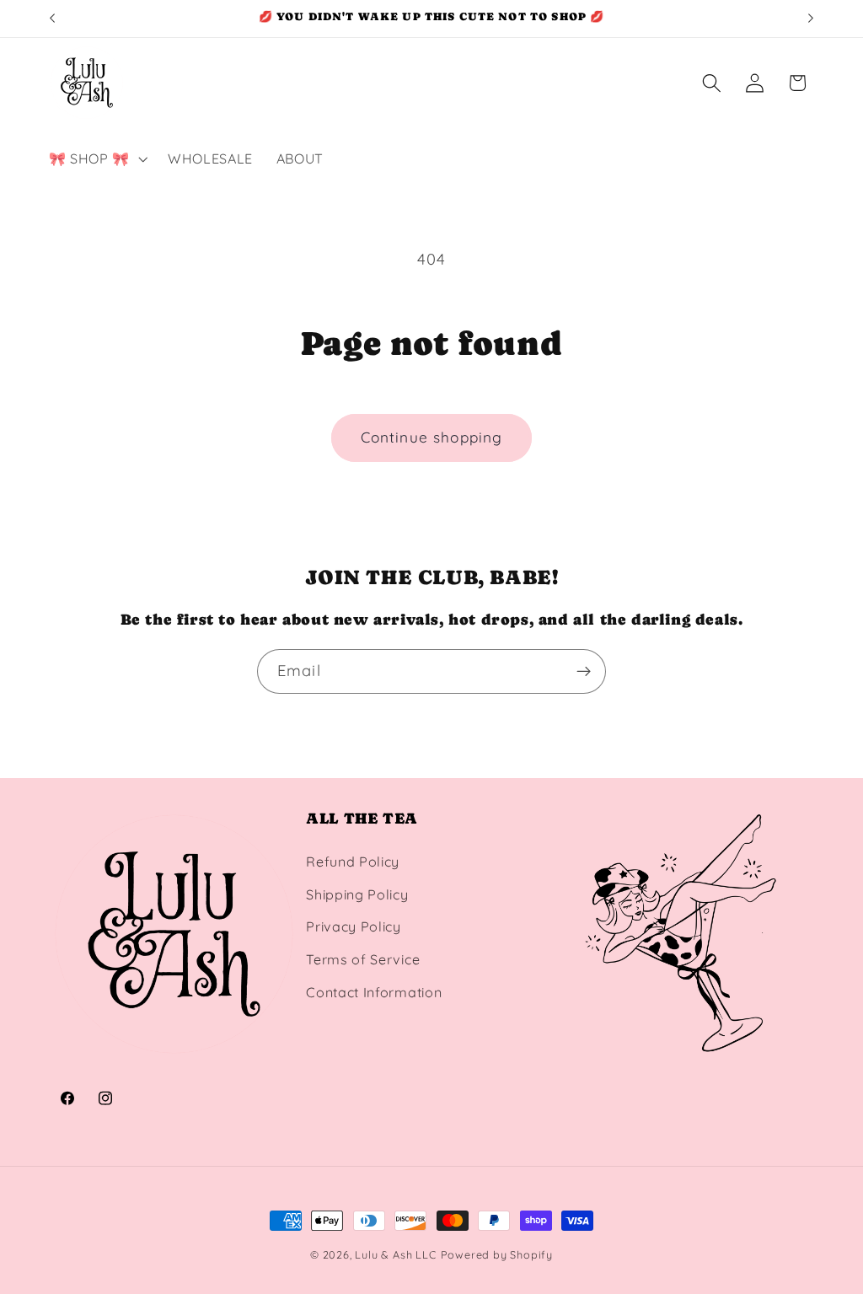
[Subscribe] (583, 672)
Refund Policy (352, 861)
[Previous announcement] (52, 18)
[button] (96, 158)
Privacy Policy (353, 926)
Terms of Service (363, 959)
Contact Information (374, 992)
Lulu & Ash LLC (395, 1254)
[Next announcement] (810, 18)
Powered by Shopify (497, 1254)
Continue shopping (432, 437)
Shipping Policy (357, 894)
